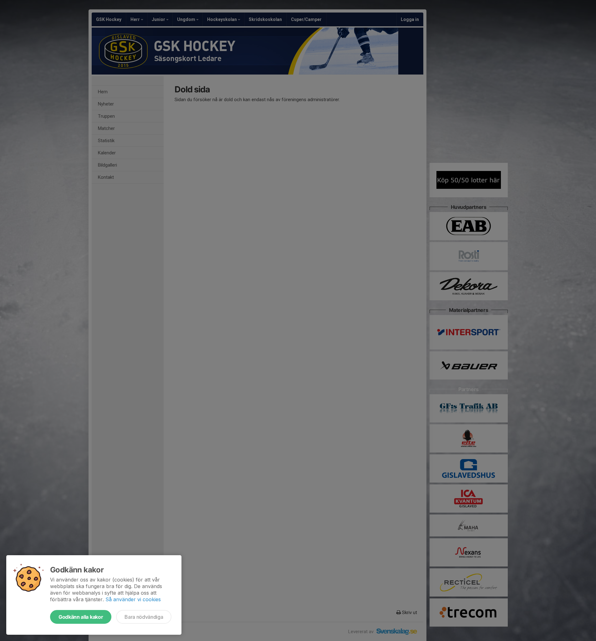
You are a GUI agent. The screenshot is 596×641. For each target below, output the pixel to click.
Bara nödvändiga (144, 617)
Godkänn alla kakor (81, 617)
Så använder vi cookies (133, 599)
